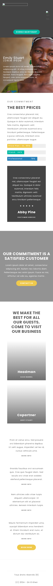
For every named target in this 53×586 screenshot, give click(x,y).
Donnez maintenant (26, 32)
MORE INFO (26, 456)
